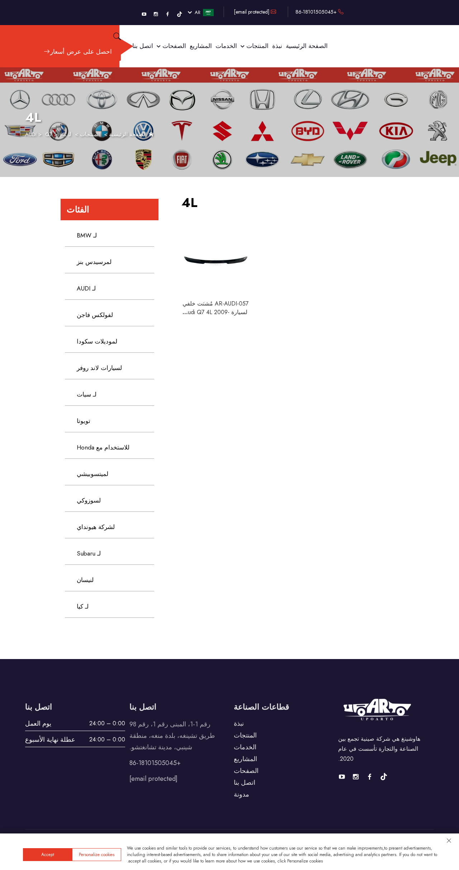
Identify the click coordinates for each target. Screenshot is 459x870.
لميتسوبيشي (92, 474)
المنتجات (257, 46)
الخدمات (226, 46)
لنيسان (85, 580)
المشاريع (201, 46)
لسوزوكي (89, 500)
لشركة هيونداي (96, 527)
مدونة (241, 794)
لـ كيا (83, 606)
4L (63, 134)
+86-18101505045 (316, 11)
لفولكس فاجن (95, 315)
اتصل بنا (142, 46)
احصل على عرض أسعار (81, 51)
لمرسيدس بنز (94, 262)
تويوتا (83, 421)
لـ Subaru (89, 553)
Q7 (48, 134)
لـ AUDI (86, 288)
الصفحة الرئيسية (307, 46)
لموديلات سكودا (97, 341)
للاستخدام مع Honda (103, 447)
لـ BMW (87, 235)
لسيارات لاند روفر (99, 368)
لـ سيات (86, 394)
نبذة (277, 46)
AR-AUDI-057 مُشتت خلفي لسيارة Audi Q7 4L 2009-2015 (216, 312)
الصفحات (173, 46)
